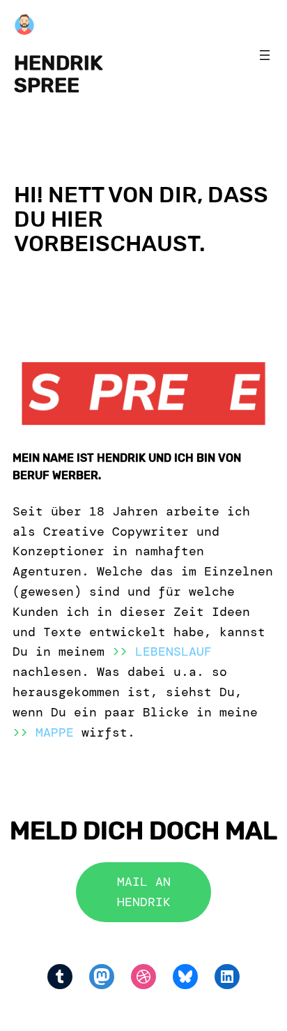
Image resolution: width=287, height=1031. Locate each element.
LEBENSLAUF (173, 651)
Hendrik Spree (58, 74)
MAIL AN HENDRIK (144, 891)
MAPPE (55, 732)
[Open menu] (264, 55)
